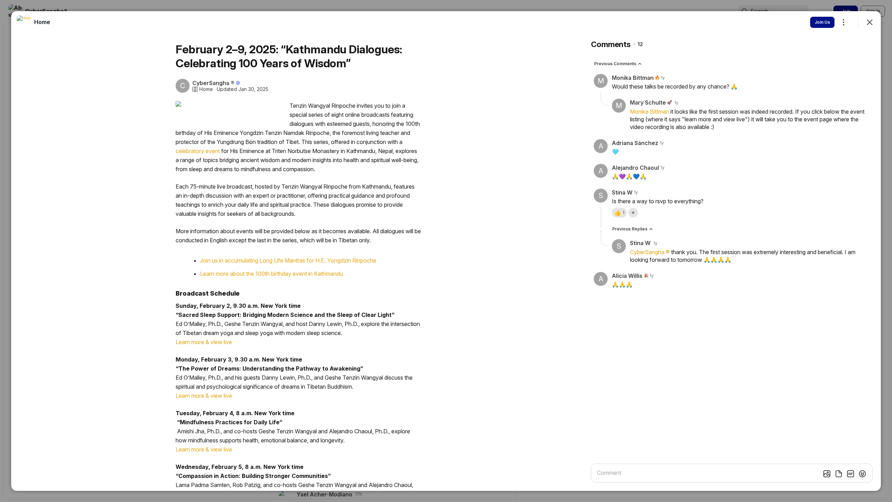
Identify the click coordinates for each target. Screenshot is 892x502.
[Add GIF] (850, 473)
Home (206, 89)
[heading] (42, 22)
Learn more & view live (204, 342)
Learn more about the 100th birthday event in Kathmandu (271, 273)
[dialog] (446, 251)
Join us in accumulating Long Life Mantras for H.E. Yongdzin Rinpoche (288, 260)
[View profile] (24, 22)
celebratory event (198, 150)
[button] (619, 213)
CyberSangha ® (650, 252)
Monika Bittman (649, 111)
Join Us (822, 22)
